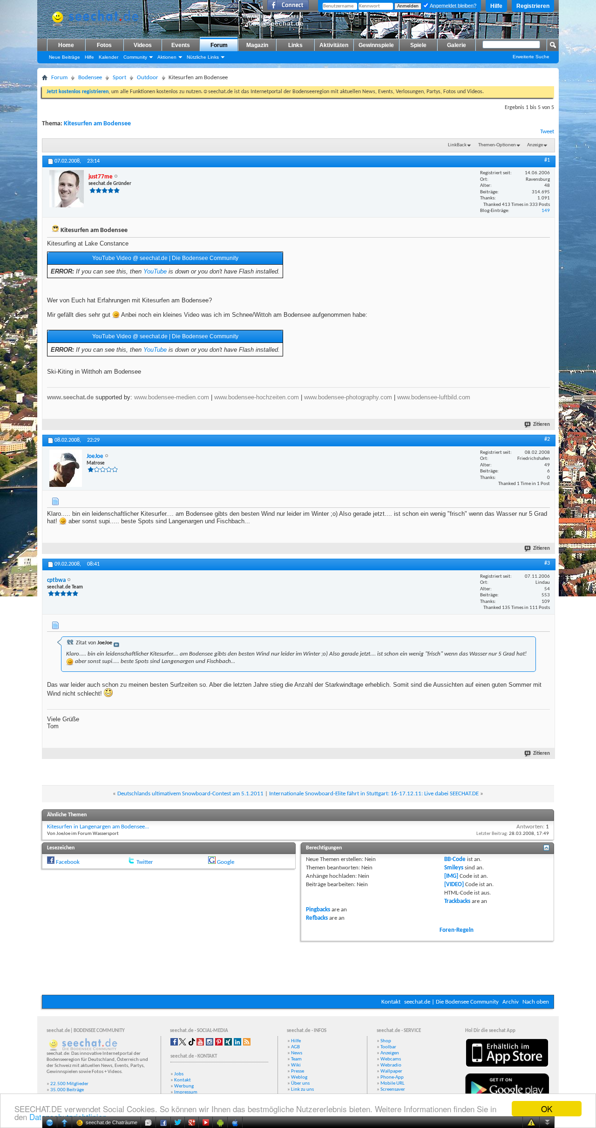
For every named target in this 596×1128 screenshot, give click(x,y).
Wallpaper (391, 1071)
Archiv (510, 1002)
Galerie (456, 45)
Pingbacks (318, 910)
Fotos (104, 45)
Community (135, 57)
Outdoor (147, 78)
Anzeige (535, 145)
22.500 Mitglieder (69, 1084)
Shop (385, 1041)
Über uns (300, 1083)
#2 (547, 439)
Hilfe (496, 6)
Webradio (390, 1065)
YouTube (155, 271)
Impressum (185, 1092)
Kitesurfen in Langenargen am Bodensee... (98, 827)
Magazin (257, 45)
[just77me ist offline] (66, 188)
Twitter (144, 862)
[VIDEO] (454, 885)
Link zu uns (302, 1089)
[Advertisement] (298, 967)
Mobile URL (392, 1083)
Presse (297, 1071)
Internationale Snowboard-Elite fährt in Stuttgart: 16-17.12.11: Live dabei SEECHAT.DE (374, 794)
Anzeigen (389, 1053)
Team (296, 1059)
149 (546, 210)
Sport (119, 78)
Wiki (296, 1065)
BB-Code (455, 859)
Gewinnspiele (376, 45)
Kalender (108, 57)
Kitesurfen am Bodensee (97, 123)
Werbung (184, 1086)
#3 (547, 563)
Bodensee (90, 78)
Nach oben (535, 1002)
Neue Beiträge (64, 57)
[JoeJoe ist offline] (65, 468)
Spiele (418, 45)
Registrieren (532, 6)
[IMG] (451, 876)
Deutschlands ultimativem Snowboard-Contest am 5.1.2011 (190, 794)
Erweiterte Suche (531, 56)
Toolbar (388, 1047)
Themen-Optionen (497, 145)
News (296, 1053)
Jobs (178, 1074)
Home (66, 45)
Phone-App (392, 1077)
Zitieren (541, 424)
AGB (295, 1047)
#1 (547, 160)
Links (295, 45)
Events (180, 45)
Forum (219, 45)
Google (225, 862)
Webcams (390, 1059)
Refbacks (317, 918)
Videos (143, 45)
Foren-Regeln (457, 930)
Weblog (299, 1077)
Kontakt (390, 1002)
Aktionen (166, 57)
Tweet (547, 132)
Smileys (453, 868)
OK (546, 1108)
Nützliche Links (203, 57)
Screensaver (392, 1089)
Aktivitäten (333, 45)
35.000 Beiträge (67, 1090)
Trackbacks (457, 901)
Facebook (68, 862)
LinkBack (457, 145)
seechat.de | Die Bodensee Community (451, 1002)
